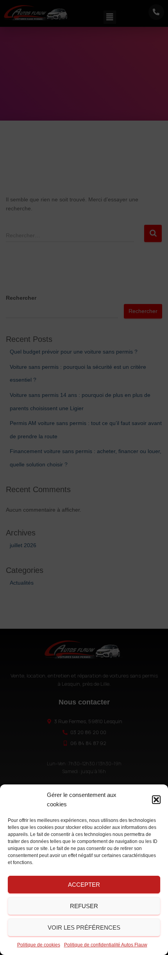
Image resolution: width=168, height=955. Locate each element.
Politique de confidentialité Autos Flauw (105, 945)
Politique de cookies (38, 945)
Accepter (84, 884)
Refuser (84, 906)
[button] (156, 800)
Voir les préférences (84, 927)
